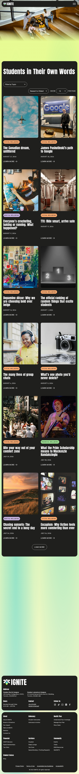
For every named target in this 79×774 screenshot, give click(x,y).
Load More (39, 547)
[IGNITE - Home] (8, 3)
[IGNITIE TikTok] (59, 704)
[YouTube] (62, 704)
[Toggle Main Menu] (74, 3)
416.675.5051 (32, 704)
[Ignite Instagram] (55, 704)
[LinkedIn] (66, 704)
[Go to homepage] (14, 682)
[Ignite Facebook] (70, 704)
